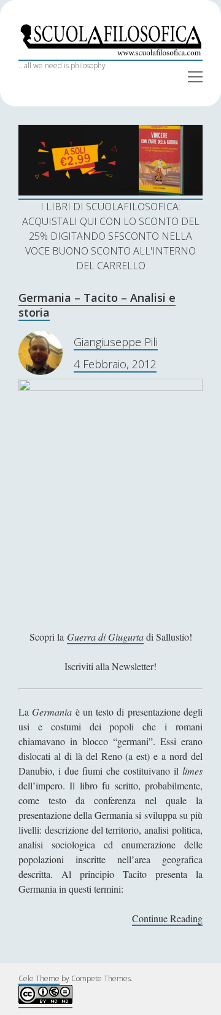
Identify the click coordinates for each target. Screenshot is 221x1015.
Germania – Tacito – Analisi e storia (97, 305)
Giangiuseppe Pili (116, 341)
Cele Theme (39, 978)
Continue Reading (167, 919)
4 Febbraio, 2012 (115, 364)
